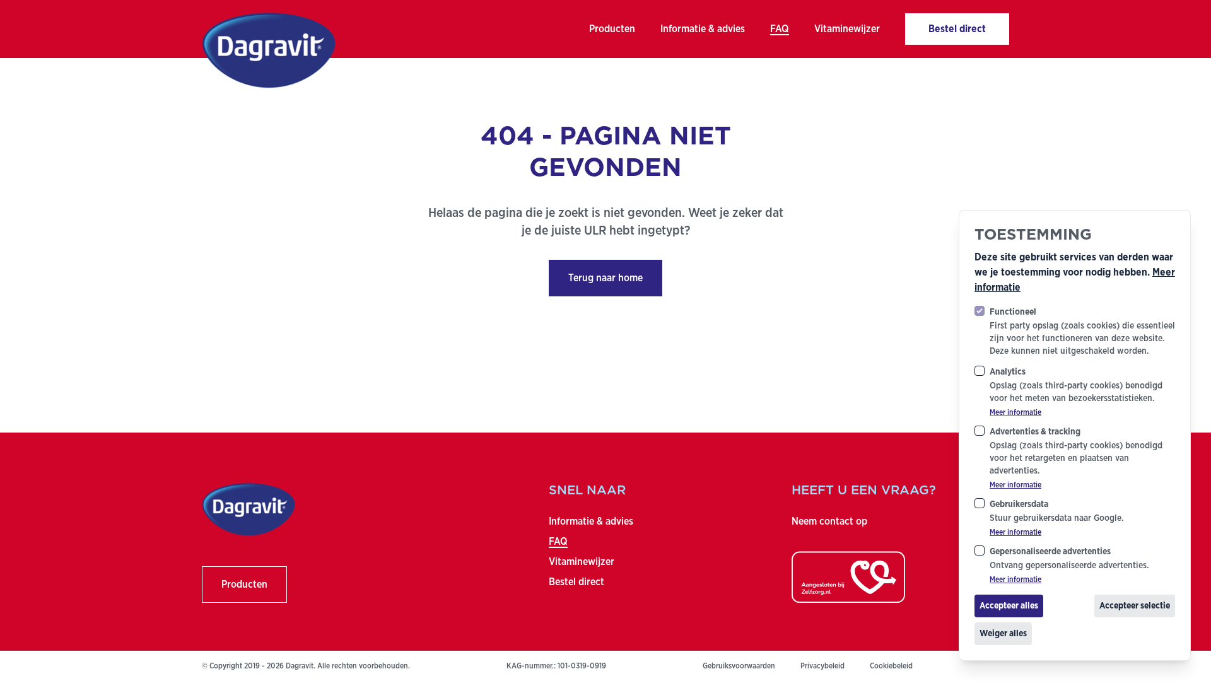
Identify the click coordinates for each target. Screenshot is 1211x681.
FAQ (558, 542)
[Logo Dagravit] (268, 50)
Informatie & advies (591, 521)
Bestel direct (576, 582)
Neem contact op (829, 521)
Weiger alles (1003, 633)
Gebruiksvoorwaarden (739, 666)
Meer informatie (1015, 412)
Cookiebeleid (891, 666)
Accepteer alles (1009, 606)
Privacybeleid (822, 666)
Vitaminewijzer (581, 562)
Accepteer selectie (1134, 606)
